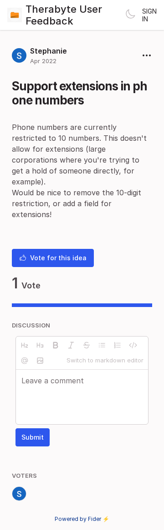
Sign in (149, 15)
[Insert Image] (40, 360)
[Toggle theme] (130, 15)
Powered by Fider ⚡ (82, 518)
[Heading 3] (40, 345)
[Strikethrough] (86, 345)
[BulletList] (102, 345)
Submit (32, 437)
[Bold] (55, 345)
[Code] (133, 345)
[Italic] (71, 345)
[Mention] (24, 360)
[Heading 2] (24, 345)
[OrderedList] (117, 345)
